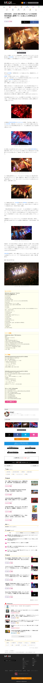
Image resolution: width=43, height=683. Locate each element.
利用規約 (28, 670)
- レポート (33, 662)
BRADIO (25, 202)
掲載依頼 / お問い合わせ (18, 670)
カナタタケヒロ (20, 122)
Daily (10, 532)
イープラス (6, 650)
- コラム (33, 663)
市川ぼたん (27, 642)
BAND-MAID (33, 149)
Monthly (33, 532)
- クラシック (24, 662)
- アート (23, 665)
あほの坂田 (18, 645)
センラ (8, 645)
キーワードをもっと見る (33, 647)
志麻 (12, 645)
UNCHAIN (11, 57)
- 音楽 (23, 658)
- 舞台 (23, 659)
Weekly (21, 532)
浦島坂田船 (33, 642)
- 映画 (23, 668)
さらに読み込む (21, 636)
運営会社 (6, 670)
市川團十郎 (14, 642)
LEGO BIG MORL (12, 122)
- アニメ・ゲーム (24, 663)
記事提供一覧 (11, 670)
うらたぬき (24, 645)
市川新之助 (20, 642)
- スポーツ (23, 666)
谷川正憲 (9, 73)
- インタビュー (34, 661)
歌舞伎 (8, 642)
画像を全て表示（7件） (22, 52)
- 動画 (33, 658)
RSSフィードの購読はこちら (21, 439)
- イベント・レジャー (25, 661)
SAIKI (13, 474)
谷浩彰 (5, 76)
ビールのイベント (32, 645)
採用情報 (24, 670)
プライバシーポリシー (34, 670)
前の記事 (8, 465)
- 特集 (33, 665)
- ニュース (33, 659)
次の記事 (34, 465)
